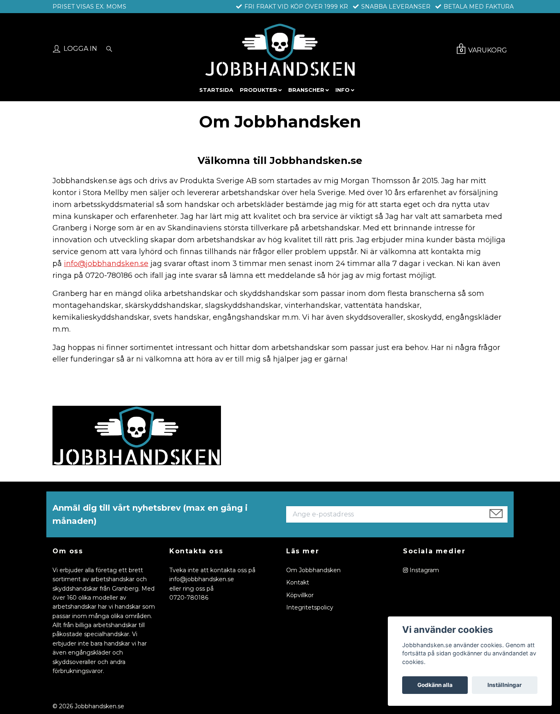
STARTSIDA (216, 90)
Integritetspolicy (309, 607)
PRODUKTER (258, 90)
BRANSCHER (306, 90)
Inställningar (504, 685)
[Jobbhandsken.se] (279, 49)
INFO (342, 90)
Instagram (423, 570)
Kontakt (297, 582)
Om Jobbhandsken (313, 570)
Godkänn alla (435, 685)
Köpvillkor (300, 595)
